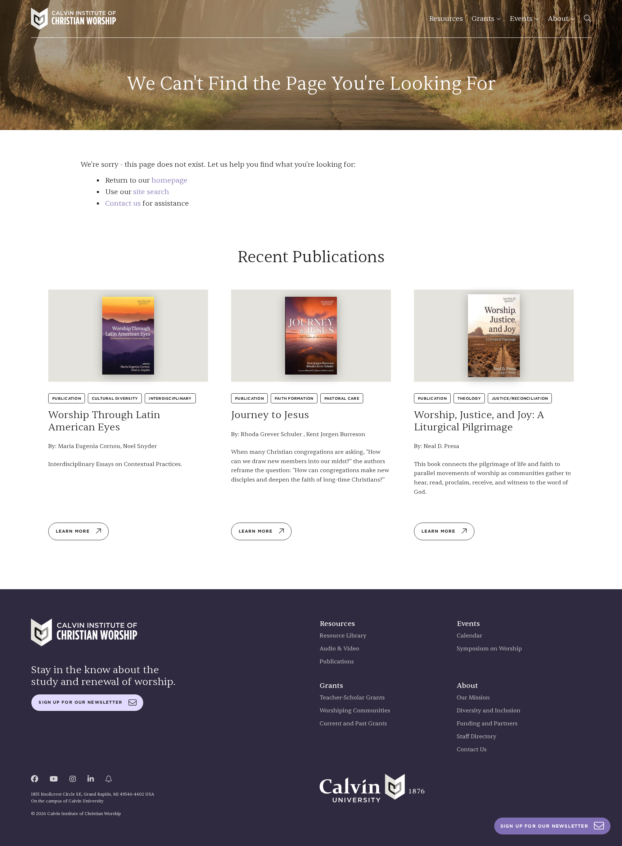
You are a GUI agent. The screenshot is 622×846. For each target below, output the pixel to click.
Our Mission (473, 697)
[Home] (73, 18)
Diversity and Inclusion (488, 710)
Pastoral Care (341, 398)
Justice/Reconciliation (520, 398)
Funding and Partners (487, 723)
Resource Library (343, 635)
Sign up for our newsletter (80, 702)
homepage (170, 180)
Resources (446, 18)
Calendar (469, 635)
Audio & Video (339, 648)
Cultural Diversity (115, 398)
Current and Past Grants (353, 723)
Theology (469, 398)
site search (151, 191)
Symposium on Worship (489, 648)
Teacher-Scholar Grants (352, 697)
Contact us (123, 203)
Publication (66, 398)
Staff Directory (476, 736)
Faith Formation (294, 398)
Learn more (73, 531)
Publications (337, 661)
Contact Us (472, 749)
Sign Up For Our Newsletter (544, 826)
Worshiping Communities (355, 710)
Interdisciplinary (170, 398)
